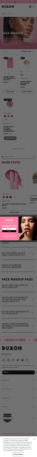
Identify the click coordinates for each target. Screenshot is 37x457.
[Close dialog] (35, 217)
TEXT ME (9, 231)
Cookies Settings (18, 454)
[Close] (34, 439)
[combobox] (3, 229)
